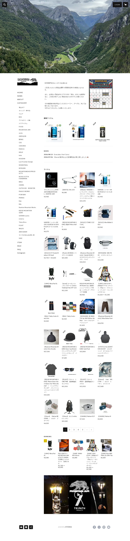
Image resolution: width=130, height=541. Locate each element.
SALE (20, 238)
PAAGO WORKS (24, 191)
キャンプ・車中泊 (24, 110)
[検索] (4, 4)
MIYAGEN (22, 168)
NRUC (21, 182)
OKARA (21, 185)
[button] (117, 4)
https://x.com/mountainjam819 (99, 527)
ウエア (21, 114)
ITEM (19, 242)
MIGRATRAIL (23, 165)
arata (21, 133)
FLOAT (21, 225)
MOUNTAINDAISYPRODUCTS (27, 172)
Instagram (21, 253)
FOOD (21, 126)
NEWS (19, 96)
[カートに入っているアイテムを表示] (125, 4)
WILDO (21, 228)
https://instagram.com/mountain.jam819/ (103, 527)
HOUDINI (22, 158)
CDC (20, 142)
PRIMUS (21, 198)
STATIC (21, 219)
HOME (20, 92)
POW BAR (22, 194)
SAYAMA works (24, 216)
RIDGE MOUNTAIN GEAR (25, 211)
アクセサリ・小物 (24, 120)
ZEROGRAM (23, 232)
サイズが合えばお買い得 (27, 235)
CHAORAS (22, 146)
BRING (21, 139)
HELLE (21, 152)
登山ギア (22, 107)
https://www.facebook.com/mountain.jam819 (94, 527)
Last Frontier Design (26, 162)
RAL (20, 204)
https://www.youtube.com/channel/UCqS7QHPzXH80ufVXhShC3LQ (108, 527)
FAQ (19, 249)
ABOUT (20, 99)
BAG (20, 117)
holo (20, 155)
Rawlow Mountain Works (27, 207)
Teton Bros (23, 222)
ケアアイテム (23, 123)
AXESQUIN (22, 136)
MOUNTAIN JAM (24, 130)
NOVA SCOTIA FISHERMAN (24, 177)
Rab (20, 201)
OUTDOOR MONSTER (27, 188)
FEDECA (21, 149)
